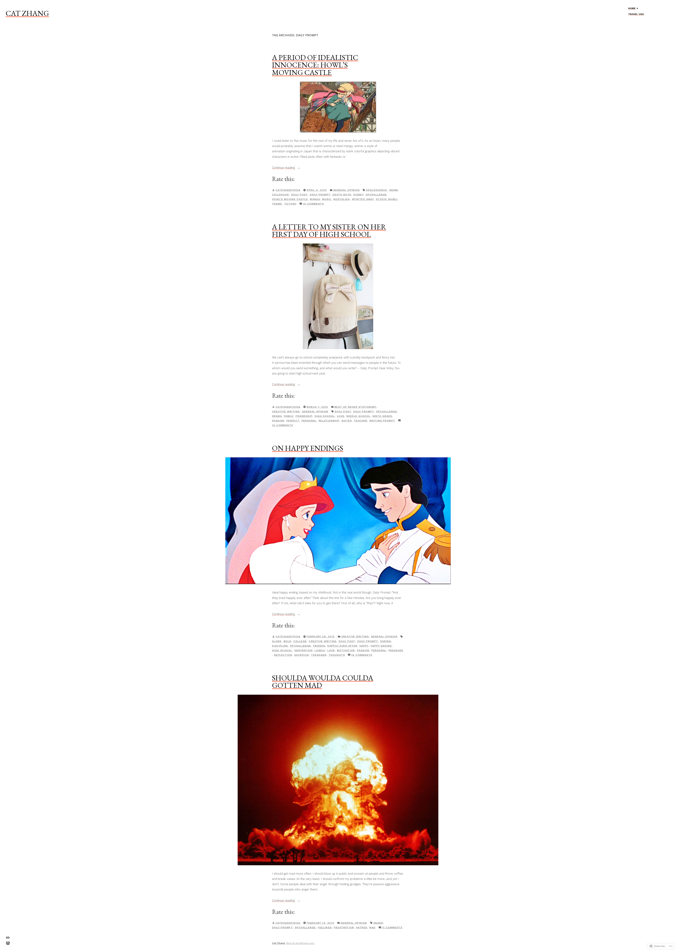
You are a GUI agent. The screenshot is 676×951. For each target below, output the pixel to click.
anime (393, 190)
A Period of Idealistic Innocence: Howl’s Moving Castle (315, 64)
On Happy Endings (307, 448)
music (326, 199)
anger (378, 922)
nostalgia (341, 199)
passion (278, 420)
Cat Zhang (27, 13)
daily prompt (320, 194)
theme (277, 203)
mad (372, 927)
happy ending (381, 645)
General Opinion (346, 190)
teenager (318, 654)
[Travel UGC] (8, 937)
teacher (360, 420)
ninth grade (382, 416)
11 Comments (392, 928)
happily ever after (342, 645)
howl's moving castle (290, 199)
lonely (320, 650)
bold (287, 641)
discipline (280, 645)
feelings (325, 927)
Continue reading (284, 168)
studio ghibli (387, 199)
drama (277, 416)
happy (364, 645)
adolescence (376, 190)
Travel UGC (636, 14)
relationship (329, 420)
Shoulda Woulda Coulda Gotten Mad (322, 681)
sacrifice (301, 654)
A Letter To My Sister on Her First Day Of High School (329, 230)
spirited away (363, 199)
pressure (396, 650)
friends (319, 645)
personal (309, 420)
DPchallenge (376, 194)
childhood (280, 194)
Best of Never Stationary (355, 406)
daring (385, 641)
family (289, 416)
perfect (292, 420)
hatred (361, 927)
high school (325, 416)
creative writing (286, 411)
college (300, 641)
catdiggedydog (288, 190)
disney (358, 194)
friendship (304, 416)
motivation (346, 650)
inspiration (303, 650)
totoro (290, 203)
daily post (299, 194)
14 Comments (282, 425)
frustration (344, 927)
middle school (358, 416)
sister (347, 420)
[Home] (8, 942)
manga (315, 199)
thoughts (337, 654)
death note (342, 194)
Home (632, 8)
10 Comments (313, 204)
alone (276, 641)
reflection (283, 654)
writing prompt (382, 420)
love (341, 416)
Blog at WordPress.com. (300, 943)
